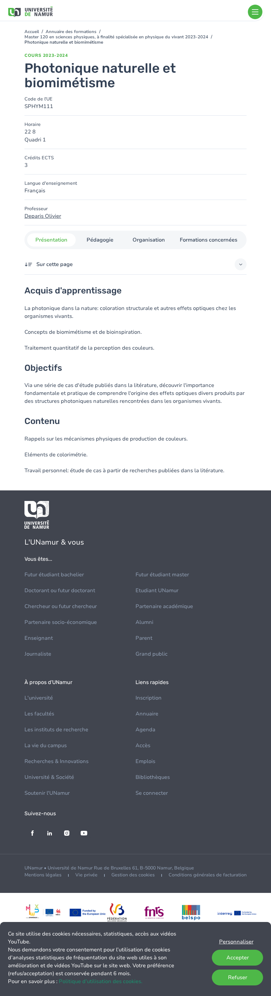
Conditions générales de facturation (208, 875)
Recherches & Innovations (56, 761)
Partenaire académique (164, 606)
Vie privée (86, 875)
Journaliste (37, 654)
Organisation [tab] (149, 240)
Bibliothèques (153, 777)
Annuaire (147, 713)
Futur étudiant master (162, 574)
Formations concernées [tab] (208, 240)
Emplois (145, 761)
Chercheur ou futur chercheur (60, 606)
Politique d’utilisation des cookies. (100, 981)
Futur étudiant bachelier (54, 574)
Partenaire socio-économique (60, 622)
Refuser (237, 977)
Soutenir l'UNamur (47, 793)
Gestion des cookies (133, 875)
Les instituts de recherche (56, 729)
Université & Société (49, 777)
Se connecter (152, 793)
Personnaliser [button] (236, 941)
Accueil (31, 31)
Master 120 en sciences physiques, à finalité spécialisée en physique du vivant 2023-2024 (116, 37)
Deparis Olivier (42, 216)
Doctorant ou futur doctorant (59, 590)
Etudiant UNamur (157, 590)
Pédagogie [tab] (100, 240)
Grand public (152, 654)
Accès (143, 745)
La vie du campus (45, 745)
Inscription (149, 698)
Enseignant (38, 638)
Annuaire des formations (71, 31)
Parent (144, 638)
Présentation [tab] (51, 240)
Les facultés (39, 713)
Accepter (237, 957)
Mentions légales (42, 875)
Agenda (145, 729)
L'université (38, 698)
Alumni (144, 622)
